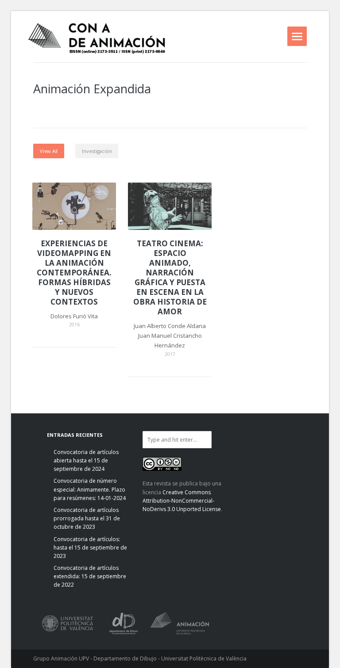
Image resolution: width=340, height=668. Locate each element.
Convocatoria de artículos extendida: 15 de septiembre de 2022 (90, 576)
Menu (297, 36)
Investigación (97, 151)
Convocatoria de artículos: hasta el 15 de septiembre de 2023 (90, 547)
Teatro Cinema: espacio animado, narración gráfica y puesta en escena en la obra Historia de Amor (170, 278)
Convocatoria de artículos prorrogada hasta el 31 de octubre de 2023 (87, 518)
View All (49, 151)
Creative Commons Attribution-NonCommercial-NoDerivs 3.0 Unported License (182, 501)
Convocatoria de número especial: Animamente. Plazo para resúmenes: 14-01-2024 (90, 489)
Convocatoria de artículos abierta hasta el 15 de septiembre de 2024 (86, 460)
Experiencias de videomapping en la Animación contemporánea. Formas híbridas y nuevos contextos (74, 273)
